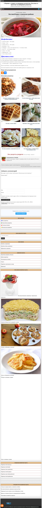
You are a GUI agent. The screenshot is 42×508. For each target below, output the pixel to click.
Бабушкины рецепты (6, 248)
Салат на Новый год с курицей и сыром (10, 322)
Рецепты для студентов (6, 469)
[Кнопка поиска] (40, 9)
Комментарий (4, 175)
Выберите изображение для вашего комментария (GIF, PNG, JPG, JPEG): (17, 202)
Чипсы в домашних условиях (7, 375)
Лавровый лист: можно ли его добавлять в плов (12, 491)
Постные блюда (6, 225)
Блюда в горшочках (5, 243)
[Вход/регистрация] (38, 9)
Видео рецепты (4, 257)
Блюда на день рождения (6, 246)
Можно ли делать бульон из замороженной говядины (13, 493)
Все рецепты (5, 220)
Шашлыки (3, 266)
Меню (3, 0)
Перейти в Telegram (21, 213)
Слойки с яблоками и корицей (7, 347)
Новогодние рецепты (7, 222)
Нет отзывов (23, 16)
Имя (2, 190)
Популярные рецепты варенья (8, 495)
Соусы (2, 261)
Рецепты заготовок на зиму (7, 264)
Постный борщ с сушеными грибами (21, 14)
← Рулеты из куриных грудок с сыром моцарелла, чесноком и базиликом (15, 165)
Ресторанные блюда (5, 259)
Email (2, 192)
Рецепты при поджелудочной (7, 474)
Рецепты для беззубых (6, 471)
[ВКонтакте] (5, 72)
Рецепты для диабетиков (7, 476)
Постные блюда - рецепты (21, 12)
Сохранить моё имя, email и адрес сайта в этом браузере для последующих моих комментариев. (18, 197)
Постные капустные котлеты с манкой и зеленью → (31, 166)
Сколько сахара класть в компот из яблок (10, 486)
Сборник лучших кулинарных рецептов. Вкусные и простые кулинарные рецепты (21, 4)
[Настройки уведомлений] (2, 505)
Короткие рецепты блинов (7, 254)
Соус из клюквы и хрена (6, 459)
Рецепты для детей (5, 467)
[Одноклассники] (2, 72)
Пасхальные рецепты (7, 227)
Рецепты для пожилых (6, 464)
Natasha (18, 16)
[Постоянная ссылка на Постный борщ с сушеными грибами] (21, 27)
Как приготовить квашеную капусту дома (10, 489)
